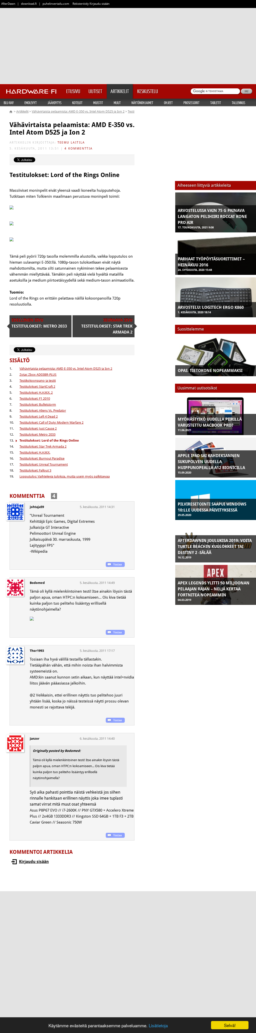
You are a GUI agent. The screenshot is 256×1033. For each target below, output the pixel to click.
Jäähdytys (55, 102)
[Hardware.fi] (31, 89)
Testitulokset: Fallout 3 (35, 470)
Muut (117, 102)
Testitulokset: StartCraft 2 (37, 386)
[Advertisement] (128, 45)
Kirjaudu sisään (34, 861)
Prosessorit (192, 102)
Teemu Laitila (71, 142)
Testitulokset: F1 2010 (35, 398)
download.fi (29, 3)
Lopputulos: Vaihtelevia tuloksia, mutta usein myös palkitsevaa (65, 476)
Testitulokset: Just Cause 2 (38, 428)
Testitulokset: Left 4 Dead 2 (39, 416)
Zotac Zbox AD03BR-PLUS (38, 374)
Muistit (98, 102)
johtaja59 (37, 507)
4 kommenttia (78, 148)
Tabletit (215, 102)
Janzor (35, 738)
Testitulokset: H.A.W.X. (35, 452)
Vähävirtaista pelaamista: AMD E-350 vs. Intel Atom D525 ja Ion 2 (78, 111)
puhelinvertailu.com (55, 3)
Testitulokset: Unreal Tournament (44, 464)
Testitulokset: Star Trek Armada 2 (43, 446)
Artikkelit (22, 111)
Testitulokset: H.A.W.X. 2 (36, 392)
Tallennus (238, 102)
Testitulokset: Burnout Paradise (42, 458)
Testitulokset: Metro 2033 (38, 434)
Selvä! (230, 1025)
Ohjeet (168, 102)
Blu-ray (9, 102)
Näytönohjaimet (142, 102)
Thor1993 (37, 651)
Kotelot (77, 102)
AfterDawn (8, 3)
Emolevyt (30, 102)
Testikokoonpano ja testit (38, 380)
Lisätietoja (158, 1025)
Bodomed (37, 583)
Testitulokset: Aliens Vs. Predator (43, 410)
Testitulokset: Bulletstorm (38, 404)
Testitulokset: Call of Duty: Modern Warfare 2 (52, 422)
